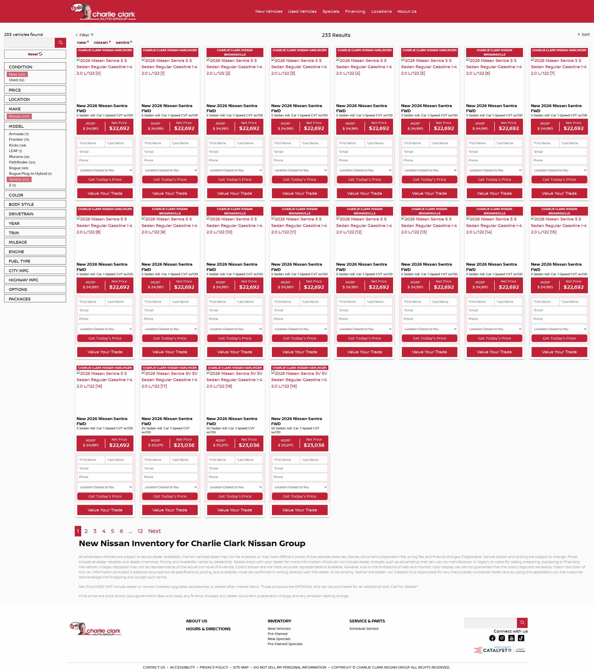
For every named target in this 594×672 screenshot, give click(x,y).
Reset (33, 54)
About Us (196, 621)
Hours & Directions (208, 629)
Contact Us (154, 667)
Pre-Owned (277, 633)
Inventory (279, 621)
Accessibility (183, 667)
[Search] (60, 43)
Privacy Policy (214, 667)
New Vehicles (279, 628)
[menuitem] (36, 74)
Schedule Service (364, 628)
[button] (268, 11)
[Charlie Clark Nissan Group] (103, 11)
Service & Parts (367, 621)
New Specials (279, 638)
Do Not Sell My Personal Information (290, 667)
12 (140, 531)
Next (154, 531)
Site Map (241, 667)
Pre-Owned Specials (285, 643)
